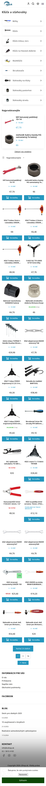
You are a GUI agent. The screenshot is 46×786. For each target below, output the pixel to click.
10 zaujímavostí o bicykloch (13, 722)
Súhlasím (23, 780)
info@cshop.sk (8, 748)
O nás (4, 677)
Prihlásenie (6, 681)
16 (28, 656)
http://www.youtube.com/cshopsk (15, 755)
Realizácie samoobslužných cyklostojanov (19, 731)
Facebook (4, 755)
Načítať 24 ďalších (23, 649)
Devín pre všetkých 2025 (12, 713)
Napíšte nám (7, 684)
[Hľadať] (33, 3)
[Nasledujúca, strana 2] (23, 656)
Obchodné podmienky (11, 687)
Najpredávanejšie (14, 158)
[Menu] (42, 3)
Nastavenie (23, 774)
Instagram (9, 755)
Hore (24, 663)
